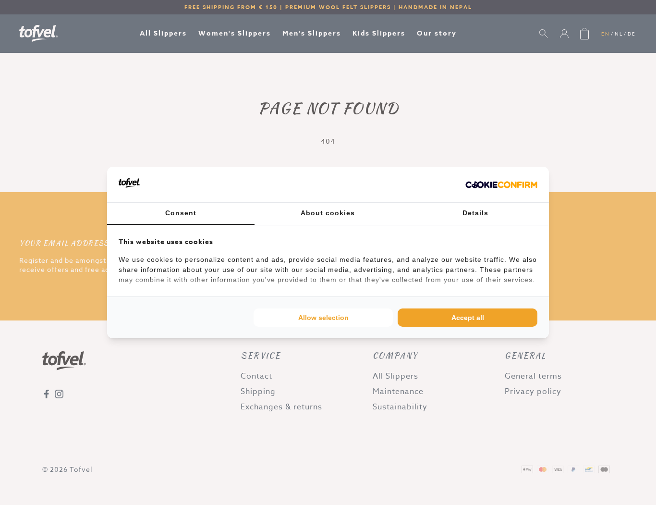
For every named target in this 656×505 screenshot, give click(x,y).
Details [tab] (475, 213)
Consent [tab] (180, 213)
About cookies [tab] (328, 213)
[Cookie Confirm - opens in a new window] (501, 184)
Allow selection (323, 317)
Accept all (467, 317)
